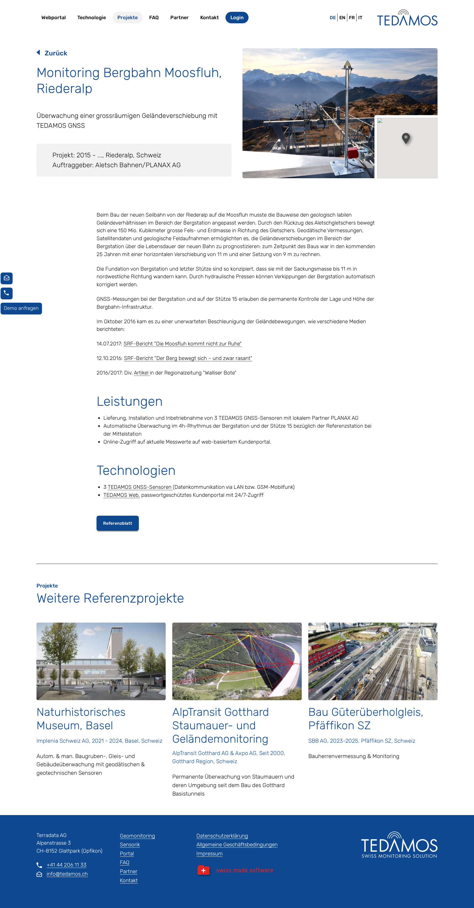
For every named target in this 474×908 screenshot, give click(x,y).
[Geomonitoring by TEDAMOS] (407, 17)
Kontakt (209, 18)
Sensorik (130, 844)
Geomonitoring (137, 836)
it (360, 17)
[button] (407, 140)
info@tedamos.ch (67, 874)
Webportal (53, 18)
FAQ (154, 18)
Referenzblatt (117, 523)
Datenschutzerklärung (222, 836)
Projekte (127, 18)
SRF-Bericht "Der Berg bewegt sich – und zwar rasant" (188, 358)
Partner (179, 18)
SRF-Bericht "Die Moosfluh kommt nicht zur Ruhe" (183, 343)
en (342, 17)
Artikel (142, 373)
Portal (127, 853)
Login (237, 18)
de (333, 17)
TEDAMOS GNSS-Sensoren (140, 487)
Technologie (91, 18)
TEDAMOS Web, (121, 495)
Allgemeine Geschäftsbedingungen (237, 844)
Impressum (209, 853)
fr (352, 17)
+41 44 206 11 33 (66, 865)
